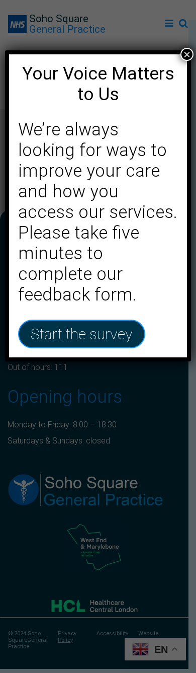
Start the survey (82, 334)
